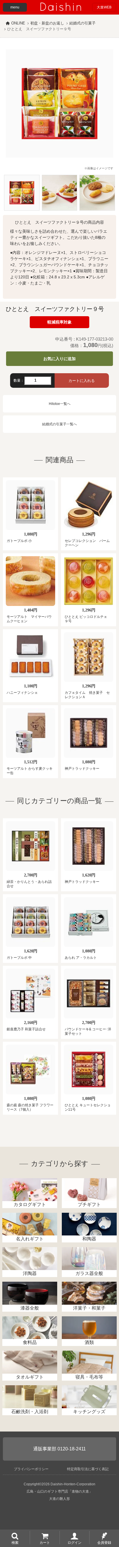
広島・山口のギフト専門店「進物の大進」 (59, 1491)
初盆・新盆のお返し (47, 23)
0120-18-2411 (71, 1448)
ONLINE (18, 23)
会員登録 (104, 1542)
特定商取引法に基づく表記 (88, 1469)
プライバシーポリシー (31, 1469)
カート (45, 1542)
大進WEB (104, 7)
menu (14, 7)
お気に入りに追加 (59, 358)
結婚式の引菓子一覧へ (59, 424)
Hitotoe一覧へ (59, 404)
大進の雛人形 (59, 1499)
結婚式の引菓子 (82, 23)
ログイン (74, 1542)
